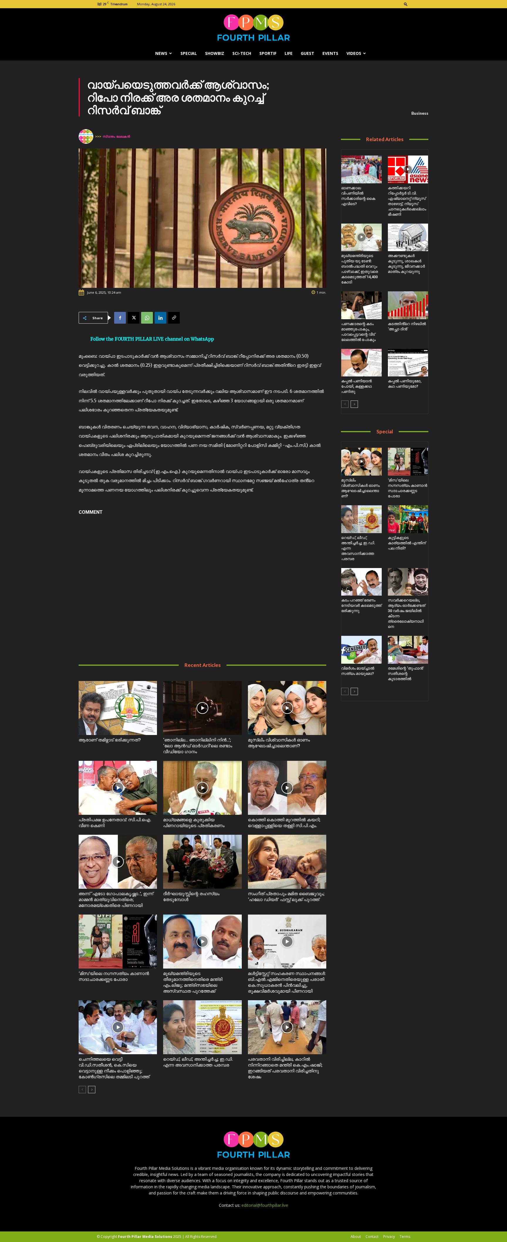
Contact (372, 1236)
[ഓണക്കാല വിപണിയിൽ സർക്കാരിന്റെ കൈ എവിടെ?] (361, 169)
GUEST (307, 53)
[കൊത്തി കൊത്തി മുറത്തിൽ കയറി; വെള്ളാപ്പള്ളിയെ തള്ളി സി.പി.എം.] (287, 788)
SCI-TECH (241, 53)
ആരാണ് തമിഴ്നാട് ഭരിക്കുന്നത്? (110, 740)
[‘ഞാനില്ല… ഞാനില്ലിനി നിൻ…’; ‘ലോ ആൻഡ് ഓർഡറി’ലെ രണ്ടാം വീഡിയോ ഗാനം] (202, 708)
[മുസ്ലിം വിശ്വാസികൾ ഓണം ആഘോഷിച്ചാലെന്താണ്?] (287, 708)
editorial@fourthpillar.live (264, 1205)
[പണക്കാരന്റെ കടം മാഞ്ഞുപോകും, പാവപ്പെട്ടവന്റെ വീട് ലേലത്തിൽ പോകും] (361, 305)
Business (419, 113)
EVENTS (330, 53)
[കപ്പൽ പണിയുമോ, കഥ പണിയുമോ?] (408, 363)
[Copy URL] (174, 318)
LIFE (289, 53)
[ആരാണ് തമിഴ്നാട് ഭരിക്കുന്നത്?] (118, 708)
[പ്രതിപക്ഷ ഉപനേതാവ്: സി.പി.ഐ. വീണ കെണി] (118, 788)
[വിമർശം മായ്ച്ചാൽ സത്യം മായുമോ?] (361, 650)
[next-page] (91, 1089)
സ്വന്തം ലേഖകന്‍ (116, 136)
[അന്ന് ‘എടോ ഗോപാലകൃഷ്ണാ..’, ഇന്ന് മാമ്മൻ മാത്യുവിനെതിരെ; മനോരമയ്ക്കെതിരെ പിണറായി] (118, 862)
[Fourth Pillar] (253, 27)
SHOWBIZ (214, 53)
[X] (133, 318)
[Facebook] (120, 318)
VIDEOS (354, 53)
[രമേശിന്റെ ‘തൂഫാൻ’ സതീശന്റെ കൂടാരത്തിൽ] (408, 650)
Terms (405, 1236)
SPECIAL (188, 53)
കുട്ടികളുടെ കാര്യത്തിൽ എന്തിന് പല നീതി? (407, 542)
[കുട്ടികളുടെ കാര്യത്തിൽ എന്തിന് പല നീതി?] (408, 519)
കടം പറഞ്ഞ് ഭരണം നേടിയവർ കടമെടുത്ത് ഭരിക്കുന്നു (361, 605)
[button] (405, 4)
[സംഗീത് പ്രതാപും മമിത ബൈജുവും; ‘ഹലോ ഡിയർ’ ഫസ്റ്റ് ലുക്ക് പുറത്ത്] (287, 862)
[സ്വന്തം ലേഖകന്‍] (87, 136)
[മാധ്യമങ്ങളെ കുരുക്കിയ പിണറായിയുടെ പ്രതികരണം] (202, 788)
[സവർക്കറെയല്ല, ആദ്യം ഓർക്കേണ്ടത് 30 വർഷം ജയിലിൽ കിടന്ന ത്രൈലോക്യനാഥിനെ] (408, 582)
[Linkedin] (160, 318)
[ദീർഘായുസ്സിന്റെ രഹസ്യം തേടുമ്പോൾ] (202, 862)
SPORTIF (267, 53)
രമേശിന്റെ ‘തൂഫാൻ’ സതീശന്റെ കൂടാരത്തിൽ (406, 673)
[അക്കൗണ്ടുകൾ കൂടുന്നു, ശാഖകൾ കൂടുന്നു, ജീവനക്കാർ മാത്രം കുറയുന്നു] (408, 237)
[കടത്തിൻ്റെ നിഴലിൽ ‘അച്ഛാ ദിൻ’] (408, 305)
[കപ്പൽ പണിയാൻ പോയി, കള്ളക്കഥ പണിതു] (361, 363)
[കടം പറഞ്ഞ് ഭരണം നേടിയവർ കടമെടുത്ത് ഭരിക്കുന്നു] (361, 582)
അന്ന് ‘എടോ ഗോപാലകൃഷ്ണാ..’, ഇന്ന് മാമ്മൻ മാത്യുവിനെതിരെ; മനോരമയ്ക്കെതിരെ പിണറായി (116, 899)
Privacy (389, 1236)
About (356, 1236)
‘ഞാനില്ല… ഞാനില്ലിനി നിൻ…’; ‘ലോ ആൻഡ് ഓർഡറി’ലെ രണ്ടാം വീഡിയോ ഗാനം (197, 745)
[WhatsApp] (147, 318)
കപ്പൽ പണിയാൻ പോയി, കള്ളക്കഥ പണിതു (356, 386)
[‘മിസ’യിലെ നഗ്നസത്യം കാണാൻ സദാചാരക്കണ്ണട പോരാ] (118, 942)
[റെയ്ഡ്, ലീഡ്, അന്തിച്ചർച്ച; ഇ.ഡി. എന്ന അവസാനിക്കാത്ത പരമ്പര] (202, 1027)
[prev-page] (82, 1089)
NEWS (161, 53)
